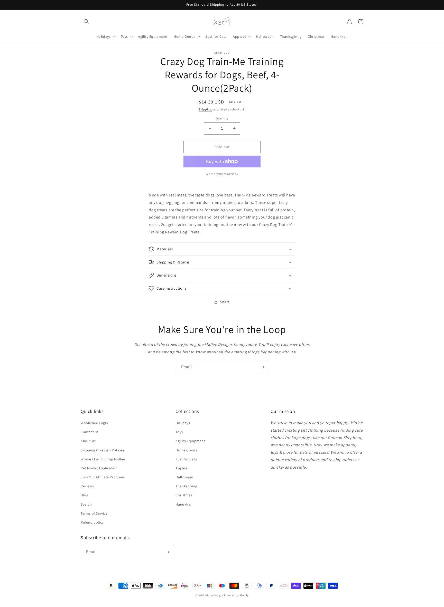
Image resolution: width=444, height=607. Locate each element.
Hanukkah (183, 504)
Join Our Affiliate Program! (103, 477)
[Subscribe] (262, 367)
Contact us (90, 432)
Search (86, 504)
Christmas (183, 495)
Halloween (184, 477)
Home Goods (186, 450)
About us (88, 441)
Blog (84, 495)
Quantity (222, 118)
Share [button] (225, 302)
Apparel (182, 468)
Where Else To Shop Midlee (103, 459)
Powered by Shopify (236, 595)
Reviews (87, 486)
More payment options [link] (222, 174)
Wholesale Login (94, 423)
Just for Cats (186, 459)
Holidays (182, 423)
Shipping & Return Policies (103, 450)
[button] (86, 21)
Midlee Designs (214, 595)
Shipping (205, 109)
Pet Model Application (99, 468)
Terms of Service (94, 513)
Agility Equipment (190, 441)
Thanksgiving (186, 486)
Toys (179, 432)
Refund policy (92, 522)
